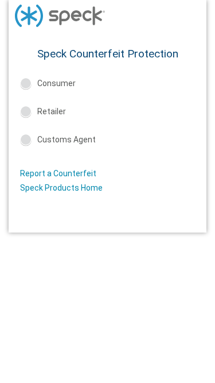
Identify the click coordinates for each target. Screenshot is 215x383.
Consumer (56, 83)
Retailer (51, 111)
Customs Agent (66, 139)
